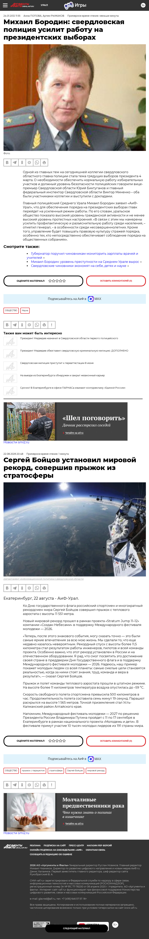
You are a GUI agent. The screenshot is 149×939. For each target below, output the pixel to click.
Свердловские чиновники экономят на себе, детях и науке (78, 266)
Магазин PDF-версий (99, 845)
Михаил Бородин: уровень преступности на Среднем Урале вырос (85, 262)
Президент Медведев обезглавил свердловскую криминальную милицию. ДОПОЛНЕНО (74, 350)
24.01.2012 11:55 (11, 15)
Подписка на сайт (55, 845)
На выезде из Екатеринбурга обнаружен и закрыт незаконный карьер (62, 375)
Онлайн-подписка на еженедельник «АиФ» (56, 850)
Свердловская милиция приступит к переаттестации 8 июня (57, 363)
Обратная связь (95, 850)
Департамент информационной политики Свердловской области (43, 578)
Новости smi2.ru (16, 442)
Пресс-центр (76, 845)
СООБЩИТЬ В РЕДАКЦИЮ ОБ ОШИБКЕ (51, 854)
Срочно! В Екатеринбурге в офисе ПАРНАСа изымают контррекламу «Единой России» (73, 387)
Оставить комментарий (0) (116, 281)
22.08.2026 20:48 (13, 453)
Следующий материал (76, 928)
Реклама (35, 845)
